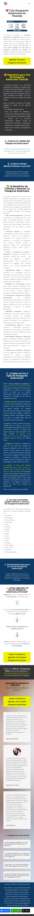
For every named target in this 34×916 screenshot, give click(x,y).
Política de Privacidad (23, 884)
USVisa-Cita (17, 894)
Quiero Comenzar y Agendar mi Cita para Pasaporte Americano (17, 657)
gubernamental (9, 894)
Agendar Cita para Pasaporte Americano (17, 61)
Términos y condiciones (11, 884)
